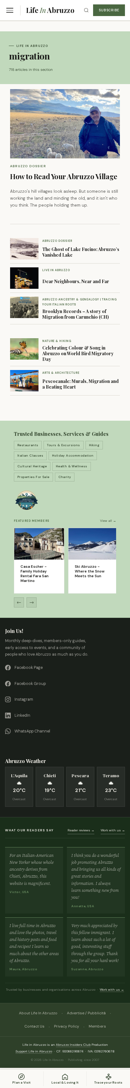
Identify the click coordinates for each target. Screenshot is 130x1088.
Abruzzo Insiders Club (73, 1045)
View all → (108, 521)
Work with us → (113, 830)
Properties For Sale (33, 477)
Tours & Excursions (63, 445)
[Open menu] (10, 10)
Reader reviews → (81, 830)
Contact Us (34, 1026)
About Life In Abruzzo (38, 1013)
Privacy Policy (66, 1026)
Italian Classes (30, 455)
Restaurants (27, 445)
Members (97, 1026)
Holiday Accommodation (72, 455)
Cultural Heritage (32, 466)
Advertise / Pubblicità (86, 1013)
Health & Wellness (71, 466)
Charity (64, 477)
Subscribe (109, 10)
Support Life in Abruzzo (33, 1051)
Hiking (94, 445)
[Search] (86, 10)
